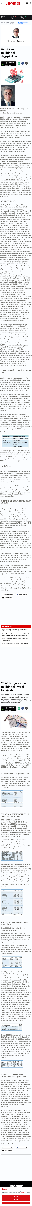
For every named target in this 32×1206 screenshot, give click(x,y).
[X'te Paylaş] (26, 63)
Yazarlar (7, 22)
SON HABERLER (7, 626)
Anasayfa (3, 22)
